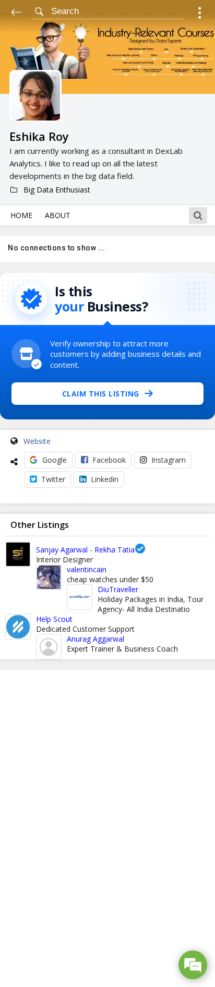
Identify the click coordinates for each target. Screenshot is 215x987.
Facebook (109, 460)
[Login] (199, 14)
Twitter (53, 479)
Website (37, 441)
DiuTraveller (118, 589)
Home (21, 215)
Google (54, 460)
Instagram (168, 460)
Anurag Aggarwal (95, 639)
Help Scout (54, 619)
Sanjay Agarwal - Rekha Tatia (85, 550)
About (57, 215)
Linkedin (104, 479)
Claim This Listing (100, 394)
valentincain (86, 569)
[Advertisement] (107, 828)
